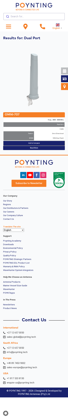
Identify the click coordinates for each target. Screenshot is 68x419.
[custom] (64, 78)
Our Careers (8, 212)
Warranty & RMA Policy (14, 266)
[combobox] (34, 16)
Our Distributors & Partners (15, 208)
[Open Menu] (8, 26)
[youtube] (30, 175)
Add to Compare (34, 143)
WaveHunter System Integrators (18, 270)
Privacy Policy (9, 252)
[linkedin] (23, 175)
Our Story (7, 201)
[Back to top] (63, 118)
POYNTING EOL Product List (16, 263)
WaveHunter (9, 289)
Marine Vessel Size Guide (15, 286)
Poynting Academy (12, 241)
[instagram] (43, 175)
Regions (7, 204)
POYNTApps (9, 293)
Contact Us (8, 219)
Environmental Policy (13, 248)
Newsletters (9, 305)
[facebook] (37, 175)
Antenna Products (11, 282)
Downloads (8, 244)
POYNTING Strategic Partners (17, 259)
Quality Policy (9, 256)
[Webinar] (64, 70)
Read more (34, 148)
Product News (10, 308)
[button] (5, 413)
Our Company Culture (13, 215)
